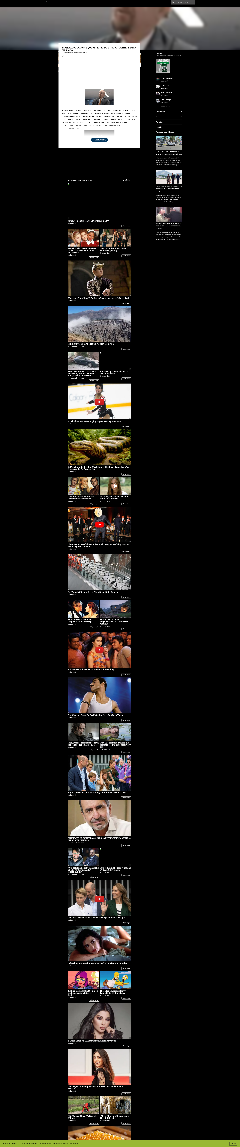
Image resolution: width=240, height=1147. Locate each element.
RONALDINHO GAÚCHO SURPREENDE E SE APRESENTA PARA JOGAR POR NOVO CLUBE (169, 188)
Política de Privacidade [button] (70, 1143)
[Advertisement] (99, 75)
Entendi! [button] (233, 1143)
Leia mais (99, 140)
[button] (63, 56)
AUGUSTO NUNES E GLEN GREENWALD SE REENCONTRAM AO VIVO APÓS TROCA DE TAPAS (169, 226)
